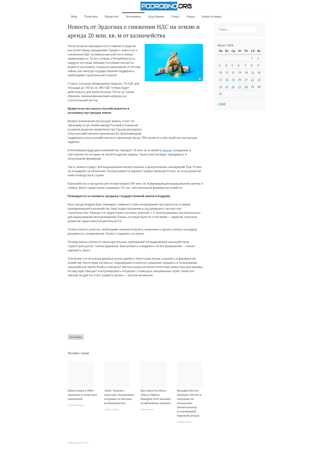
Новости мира (211, 16)
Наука (191, 16)
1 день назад (111, 409)
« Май (221, 104)
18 (226, 80)
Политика (91, 16)
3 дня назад (146, 409)
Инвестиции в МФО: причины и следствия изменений (82, 395)
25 (226, 87)
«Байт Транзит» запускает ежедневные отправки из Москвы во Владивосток (119, 397)
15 (252, 72)
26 (233, 87)
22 (252, 80)
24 (220, 87)
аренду (167, 150)
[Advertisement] (174, 106)
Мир (74, 16)
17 (220, 80)
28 (246, 87)
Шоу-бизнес (156, 16)
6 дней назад (184, 421)
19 (233, 80)
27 (239, 87)
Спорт (175, 16)
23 (259, 80)
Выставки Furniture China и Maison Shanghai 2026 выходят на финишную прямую (155, 397)
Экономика (133, 16)
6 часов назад (75, 405)
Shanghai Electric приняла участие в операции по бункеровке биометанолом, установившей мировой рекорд (189, 403)
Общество (112, 16)
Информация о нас (78, 442)
